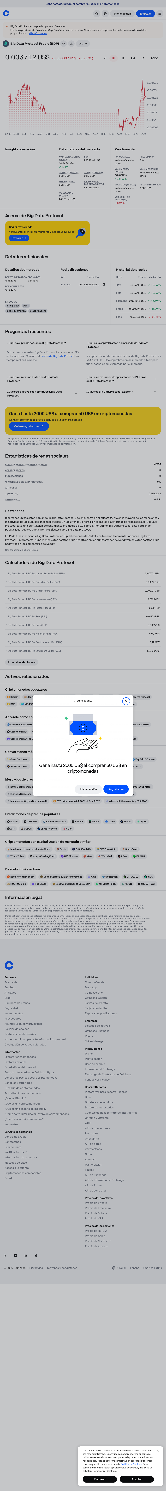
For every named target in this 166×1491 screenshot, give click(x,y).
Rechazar (100, 1479)
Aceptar (137, 1479)
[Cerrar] (158, 1451)
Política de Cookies (131, 1464)
